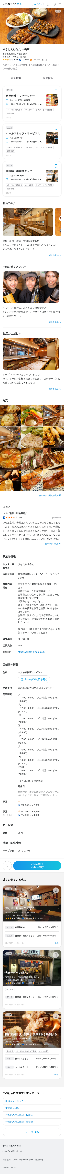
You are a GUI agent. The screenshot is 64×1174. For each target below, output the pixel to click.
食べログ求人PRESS (12, 1145)
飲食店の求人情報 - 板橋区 (19, 1115)
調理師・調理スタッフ (19, 171)
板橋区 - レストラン (15, 1101)
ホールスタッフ (22, 1059)
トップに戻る (32, 1132)
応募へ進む (37, 866)
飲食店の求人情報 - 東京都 (19, 1121)
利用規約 (7, 1159)
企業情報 (39, 1159)
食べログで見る (52, 543)
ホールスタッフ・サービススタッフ (25, 133)
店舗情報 (48, 78)
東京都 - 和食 (12, 1108)
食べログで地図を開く (35, 679)
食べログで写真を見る (49, 495)
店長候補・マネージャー (20, 95)
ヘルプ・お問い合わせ (12, 1151)
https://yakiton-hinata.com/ (31, 651)
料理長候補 (20, 927)
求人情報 (16, 78)
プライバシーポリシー (23, 1159)
